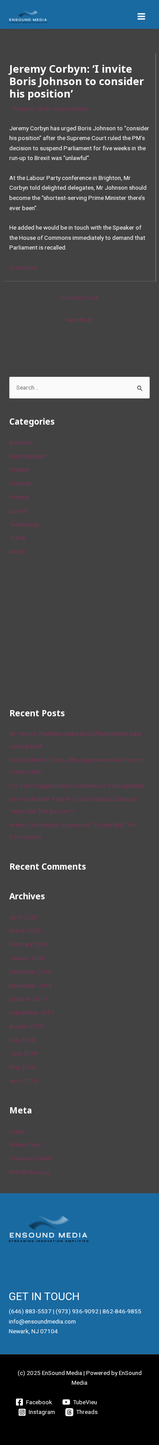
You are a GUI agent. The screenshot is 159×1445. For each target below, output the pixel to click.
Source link (23, 267)
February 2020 (28, 944)
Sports (18, 510)
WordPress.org (29, 1172)
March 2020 (25, 930)
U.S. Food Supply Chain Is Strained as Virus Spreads (76, 785)
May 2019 (22, 1066)
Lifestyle (20, 483)
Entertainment (27, 456)
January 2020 (27, 957)
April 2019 (23, 1080)
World (17, 551)
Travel (17, 537)
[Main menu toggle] (141, 17)
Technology (24, 524)
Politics (23, 108)
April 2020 (23, 917)
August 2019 (26, 1026)
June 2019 (23, 1053)
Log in (17, 1131)
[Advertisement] (75, 630)
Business (21, 442)
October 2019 (28, 998)
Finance (19, 469)
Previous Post (79, 297)
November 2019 (30, 985)
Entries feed (25, 1144)
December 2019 (30, 971)
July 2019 (22, 1039)
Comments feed (30, 1158)
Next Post (79, 319)
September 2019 (31, 1012)
